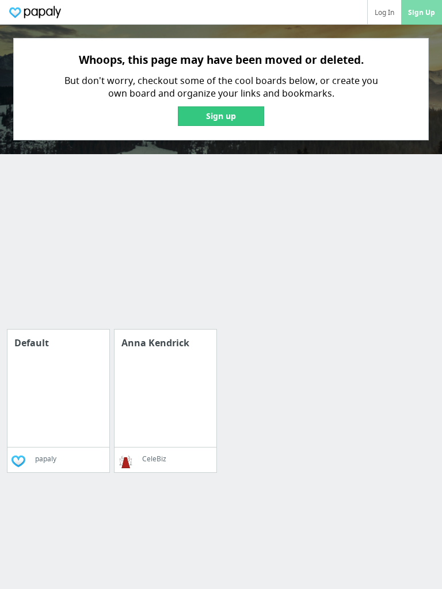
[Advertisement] (221, 248)
